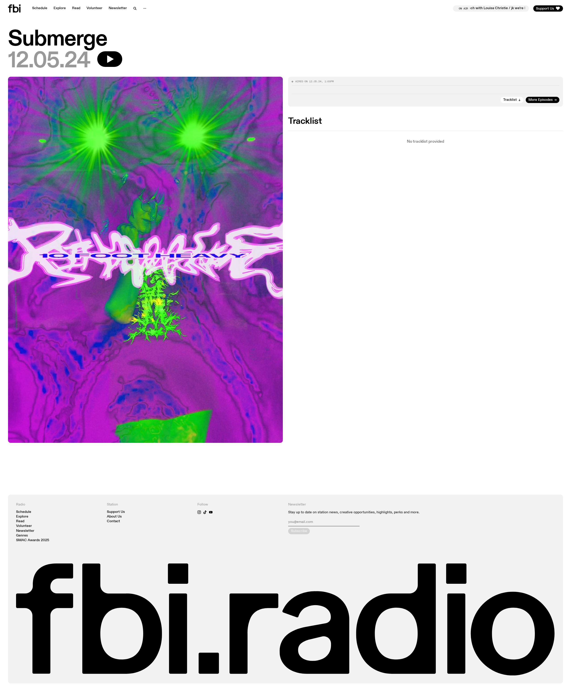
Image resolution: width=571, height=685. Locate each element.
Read (76, 8)
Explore (60, 8)
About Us (114, 516)
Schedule (39, 8)
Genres (22, 535)
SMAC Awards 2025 (32, 540)
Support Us (116, 512)
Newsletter (118, 8)
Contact (113, 521)
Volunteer (94, 8)
